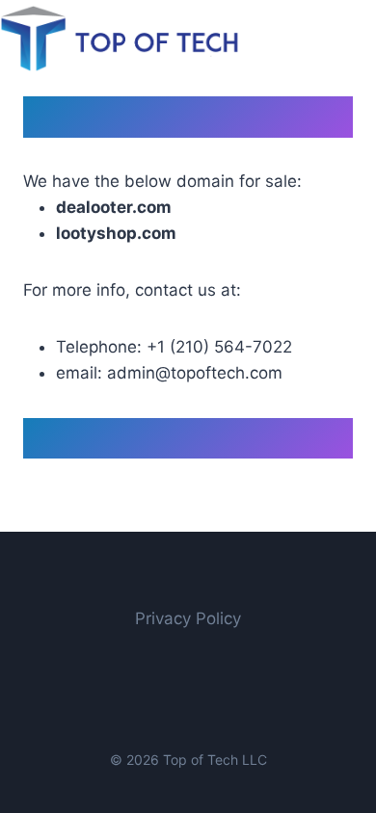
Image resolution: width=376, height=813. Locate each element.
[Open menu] (358, 38)
